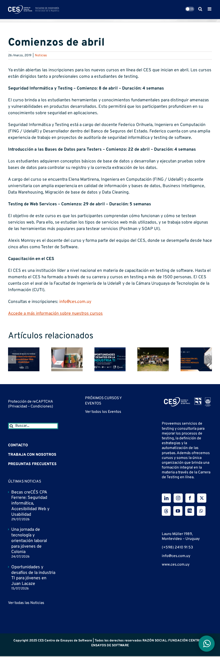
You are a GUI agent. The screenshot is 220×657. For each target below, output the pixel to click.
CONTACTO (18, 445)
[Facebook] (190, 498)
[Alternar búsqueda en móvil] (200, 9)
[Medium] (189, 511)
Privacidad (18, 406)
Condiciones (41, 406)
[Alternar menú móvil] (210, 9)
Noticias (41, 55)
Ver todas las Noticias (26, 603)
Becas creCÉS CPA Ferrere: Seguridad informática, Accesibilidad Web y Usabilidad (30, 503)
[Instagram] (178, 498)
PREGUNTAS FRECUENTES (32, 464)
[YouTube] (177, 511)
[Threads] (166, 511)
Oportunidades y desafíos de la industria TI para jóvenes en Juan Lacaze (33, 576)
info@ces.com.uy (75, 302)
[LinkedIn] (166, 498)
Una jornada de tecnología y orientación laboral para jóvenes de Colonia (29, 541)
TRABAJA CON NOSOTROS (32, 454)
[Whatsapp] (201, 511)
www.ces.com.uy (175, 564)
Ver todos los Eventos (103, 412)
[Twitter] (201, 498)
